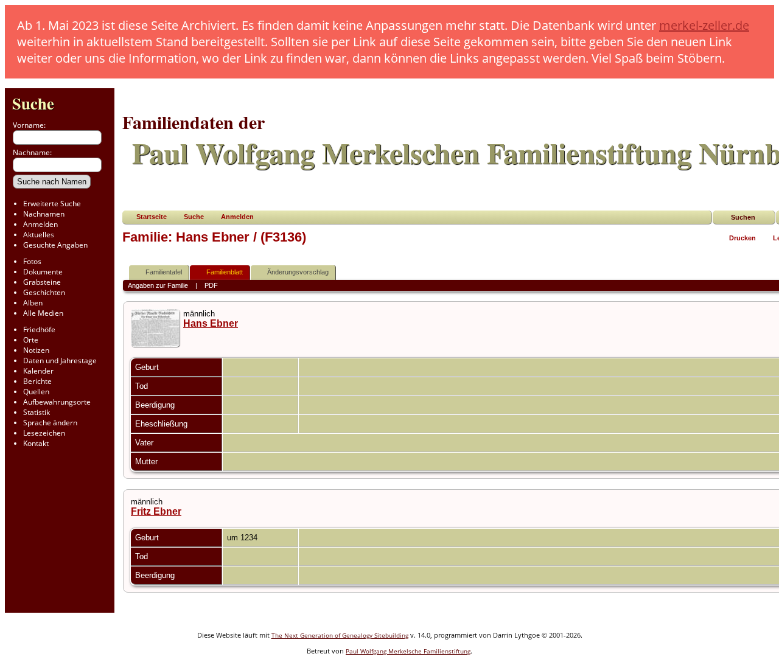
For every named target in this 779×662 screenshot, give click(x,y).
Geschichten (44, 292)
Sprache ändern (50, 422)
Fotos (32, 261)
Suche (33, 103)
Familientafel (163, 272)
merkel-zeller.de (704, 25)
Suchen (743, 217)
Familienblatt (224, 272)
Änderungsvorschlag (298, 272)
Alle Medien (43, 313)
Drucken (742, 238)
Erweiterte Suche (52, 203)
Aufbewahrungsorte (57, 402)
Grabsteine (42, 282)
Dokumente (43, 272)
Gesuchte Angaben (55, 245)
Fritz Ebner (156, 511)
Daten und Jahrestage (60, 360)
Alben (33, 303)
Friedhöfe (39, 329)
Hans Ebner (210, 323)
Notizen (36, 350)
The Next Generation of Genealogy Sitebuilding (339, 635)
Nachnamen (44, 214)
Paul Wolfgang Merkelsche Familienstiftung (408, 651)
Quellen (36, 391)
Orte (30, 340)
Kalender (38, 371)
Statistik (36, 412)
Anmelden (40, 224)
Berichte (37, 381)
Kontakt (36, 443)
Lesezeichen (44, 433)
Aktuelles (38, 234)
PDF (211, 285)
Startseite (151, 216)
